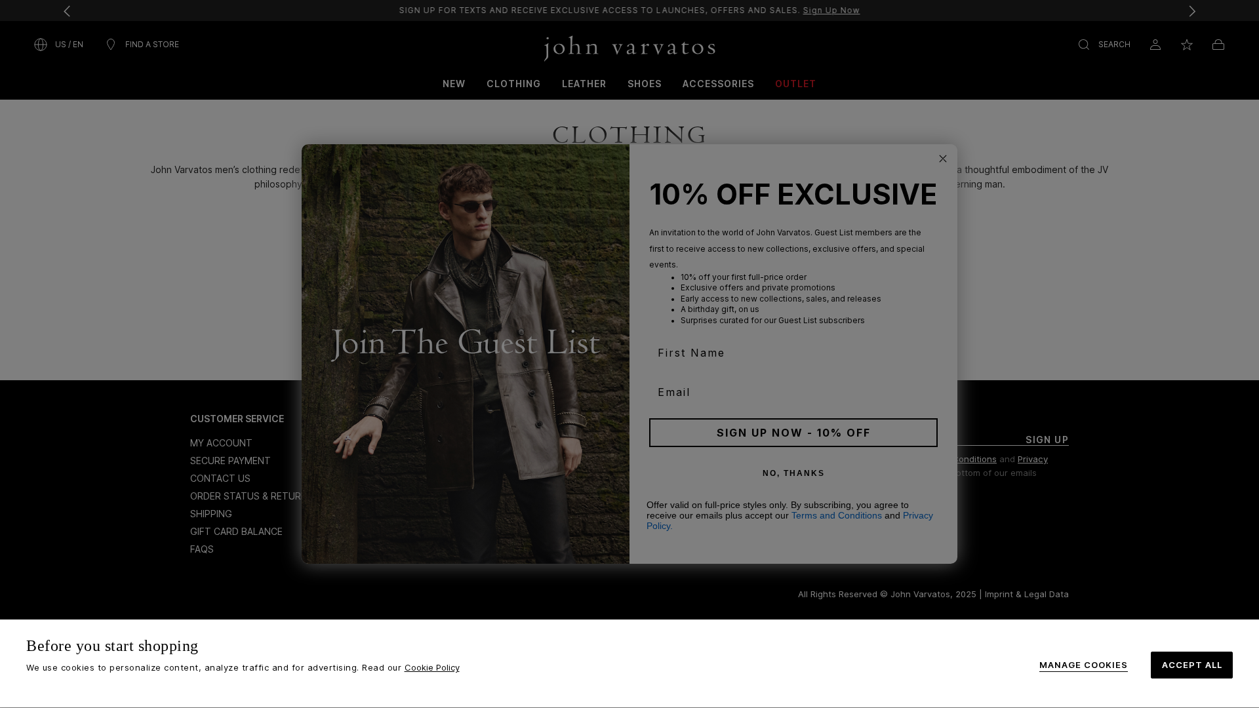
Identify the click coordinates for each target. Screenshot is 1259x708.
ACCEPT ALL (1192, 664)
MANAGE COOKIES (1083, 665)
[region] (629, 664)
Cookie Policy (432, 667)
